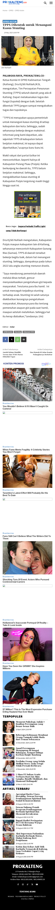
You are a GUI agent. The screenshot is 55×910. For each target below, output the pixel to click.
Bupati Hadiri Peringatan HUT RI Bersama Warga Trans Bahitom (29, 822)
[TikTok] (27, 884)
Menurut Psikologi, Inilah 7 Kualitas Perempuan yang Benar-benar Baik (30, 724)
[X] (11, 339)
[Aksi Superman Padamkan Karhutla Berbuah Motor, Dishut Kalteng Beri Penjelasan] (8, 839)
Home (5, 10)
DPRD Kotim (19, 10)
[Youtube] (37, 884)
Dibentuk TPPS (28, 332)
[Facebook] (5, 339)
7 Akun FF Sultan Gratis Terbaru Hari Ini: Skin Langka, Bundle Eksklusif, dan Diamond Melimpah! (32, 778)
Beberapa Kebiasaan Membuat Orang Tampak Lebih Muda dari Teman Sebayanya (32, 737)
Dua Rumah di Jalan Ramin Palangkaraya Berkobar (41, 353)
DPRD (11, 10)
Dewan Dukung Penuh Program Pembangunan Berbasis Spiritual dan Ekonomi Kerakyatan (29, 810)
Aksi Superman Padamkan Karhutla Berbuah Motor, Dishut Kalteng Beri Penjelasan (30, 837)
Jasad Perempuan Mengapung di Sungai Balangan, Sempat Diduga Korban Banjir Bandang (29, 751)
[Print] (23, 339)
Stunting (18, 332)
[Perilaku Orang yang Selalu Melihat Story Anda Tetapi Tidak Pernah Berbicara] (8, 766)
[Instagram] (22, 884)
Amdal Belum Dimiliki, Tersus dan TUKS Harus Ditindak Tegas (13, 354)
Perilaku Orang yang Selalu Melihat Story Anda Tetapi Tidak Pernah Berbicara (30, 763)
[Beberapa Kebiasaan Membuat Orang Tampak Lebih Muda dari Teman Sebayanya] (8, 740)
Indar (12, 327)
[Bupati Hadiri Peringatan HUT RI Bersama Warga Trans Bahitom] (8, 825)
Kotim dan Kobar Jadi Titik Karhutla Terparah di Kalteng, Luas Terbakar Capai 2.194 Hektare (32, 850)
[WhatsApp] (17, 339)
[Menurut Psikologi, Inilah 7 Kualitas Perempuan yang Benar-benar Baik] (8, 727)
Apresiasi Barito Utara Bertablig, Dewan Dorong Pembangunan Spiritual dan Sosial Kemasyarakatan (31, 797)
